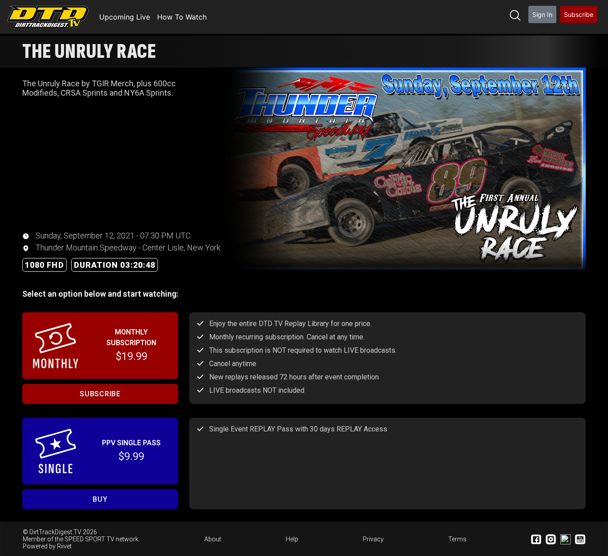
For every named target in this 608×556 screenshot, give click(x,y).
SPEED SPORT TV (89, 539)
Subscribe (578, 14)
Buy (100, 499)
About (212, 539)
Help (292, 539)
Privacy (373, 539)
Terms (457, 539)
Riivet (64, 546)
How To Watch (182, 16)
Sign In (542, 14)
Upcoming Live (124, 16)
